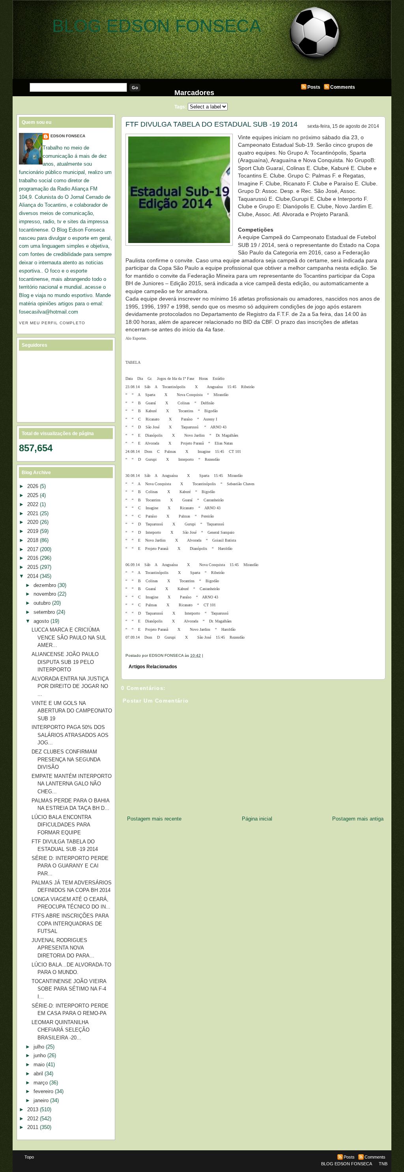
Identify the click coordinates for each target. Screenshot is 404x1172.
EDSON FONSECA (67, 136)
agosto (41, 621)
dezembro (45, 585)
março (41, 1083)
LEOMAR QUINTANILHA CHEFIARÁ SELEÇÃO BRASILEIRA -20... (61, 1030)
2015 (32, 567)
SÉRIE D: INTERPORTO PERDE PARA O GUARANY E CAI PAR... (70, 866)
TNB (383, 1163)
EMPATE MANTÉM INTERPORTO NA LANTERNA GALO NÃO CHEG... (72, 783)
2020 (32, 522)
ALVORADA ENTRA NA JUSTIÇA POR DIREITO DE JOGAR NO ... (70, 686)
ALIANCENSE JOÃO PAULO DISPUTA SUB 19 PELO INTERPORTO (65, 662)
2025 (32, 495)
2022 (32, 504)
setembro (44, 612)
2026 (32, 486)
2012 (32, 1119)
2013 (32, 1109)
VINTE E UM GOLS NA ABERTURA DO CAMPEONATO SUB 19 (72, 711)
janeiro (41, 1100)
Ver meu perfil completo (52, 323)
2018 (32, 540)
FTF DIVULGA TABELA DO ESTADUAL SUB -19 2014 (211, 124)
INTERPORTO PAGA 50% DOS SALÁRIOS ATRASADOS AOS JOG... (70, 735)
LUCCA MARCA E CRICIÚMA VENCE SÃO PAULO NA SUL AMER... (69, 637)
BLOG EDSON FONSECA (156, 26)
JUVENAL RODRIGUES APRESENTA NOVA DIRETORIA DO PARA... (63, 948)
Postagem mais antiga (357, 819)
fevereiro (43, 1091)
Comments (342, 87)
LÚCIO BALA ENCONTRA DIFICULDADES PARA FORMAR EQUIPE (61, 825)
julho (39, 1047)
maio (39, 1064)
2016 (32, 558)
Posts (313, 87)
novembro (45, 594)
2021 (32, 513)
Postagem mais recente (154, 819)
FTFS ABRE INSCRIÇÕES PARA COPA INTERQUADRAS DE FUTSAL (70, 923)
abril (38, 1074)
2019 (32, 531)
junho (40, 1055)
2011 (32, 1127)
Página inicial (257, 819)
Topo (29, 1157)
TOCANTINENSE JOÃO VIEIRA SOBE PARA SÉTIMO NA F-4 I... (69, 989)
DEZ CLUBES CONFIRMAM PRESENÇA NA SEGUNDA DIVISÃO (66, 759)
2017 (32, 549)
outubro (42, 603)
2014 (32, 576)
